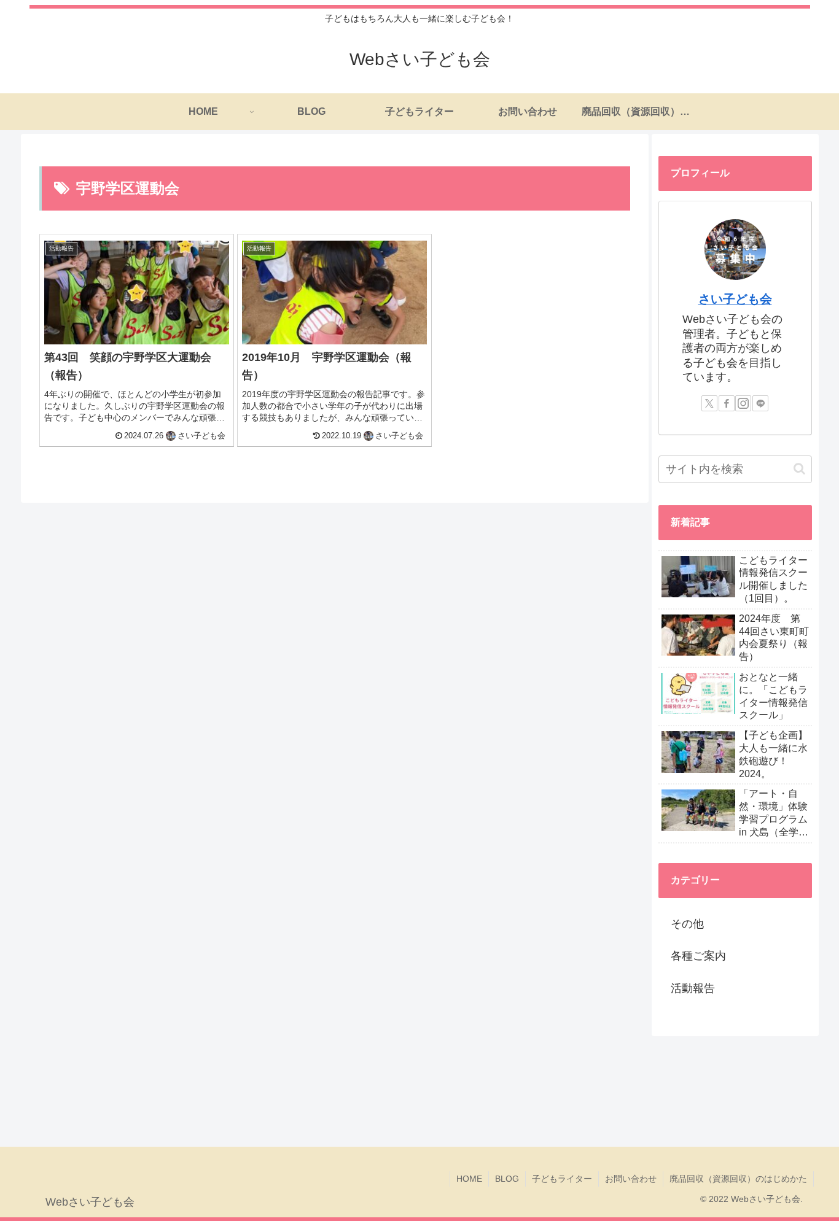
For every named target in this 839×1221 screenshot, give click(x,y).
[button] (799, 469)
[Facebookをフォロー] (727, 403)
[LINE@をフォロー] (760, 403)
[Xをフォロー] (709, 403)
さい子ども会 (735, 299)
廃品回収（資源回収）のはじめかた (738, 1179)
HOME (469, 1179)
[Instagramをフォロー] (743, 403)
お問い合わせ (631, 1179)
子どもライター (562, 1179)
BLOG (507, 1179)
